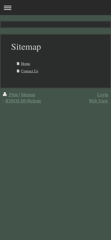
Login (102, 94)
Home (25, 63)
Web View (98, 101)
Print (13, 94)
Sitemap (28, 94)
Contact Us (29, 70)
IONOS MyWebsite (23, 101)
